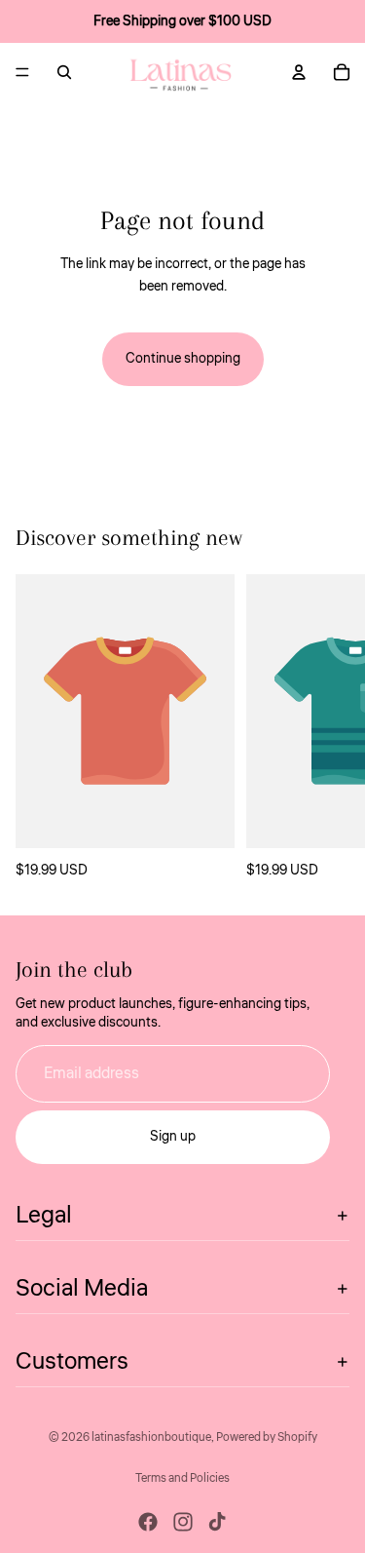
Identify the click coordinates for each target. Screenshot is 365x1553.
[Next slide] (328, 728)
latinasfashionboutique (151, 1437)
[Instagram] (183, 1522)
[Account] (298, 72)
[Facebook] (148, 1522)
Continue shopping (183, 359)
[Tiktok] (217, 1522)
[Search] (64, 72)
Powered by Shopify (266, 1437)
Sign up (173, 1136)
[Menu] (22, 72)
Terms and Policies (182, 1478)
